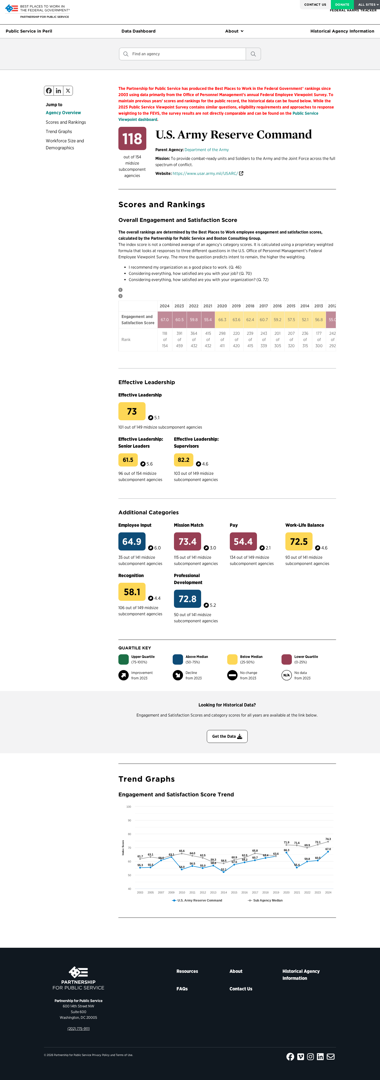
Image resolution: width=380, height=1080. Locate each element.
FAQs (182, 988)
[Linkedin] (58, 91)
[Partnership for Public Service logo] (78, 978)
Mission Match (188, 525)
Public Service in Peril (29, 31)
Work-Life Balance (304, 525)
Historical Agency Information (342, 31)
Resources (187, 971)
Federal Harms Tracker (353, 10)
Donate (342, 4)
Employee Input (134, 525)
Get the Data (224, 736)
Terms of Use (124, 1055)
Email (330, 1057)
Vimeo (301, 1057)
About (232, 31)
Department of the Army (207, 149)
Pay (234, 525)
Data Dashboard (138, 31)
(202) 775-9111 (78, 1028)
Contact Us (315, 4)
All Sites (367, 4)
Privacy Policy (101, 1055)
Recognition (131, 575)
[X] (68, 91)
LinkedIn (320, 1057)
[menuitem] (315, 4)
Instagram (310, 1057)
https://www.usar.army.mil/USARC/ (205, 173)
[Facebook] (49, 91)
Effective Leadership (140, 395)
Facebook (290, 1057)
